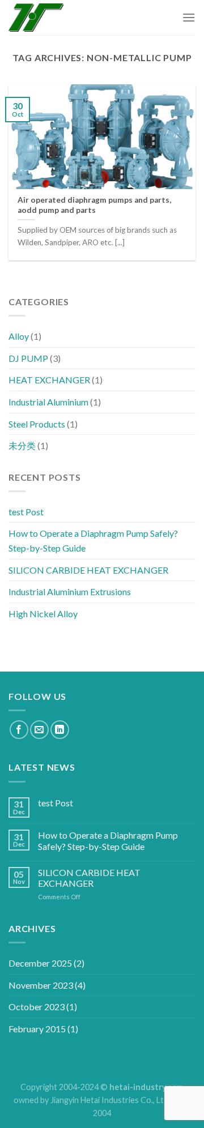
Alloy (18, 336)
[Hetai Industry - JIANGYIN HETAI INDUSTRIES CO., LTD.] (35, 17)
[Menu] (189, 17)
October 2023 (36, 1006)
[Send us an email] (39, 729)
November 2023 (40, 985)
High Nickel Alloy (43, 613)
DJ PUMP (28, 357)
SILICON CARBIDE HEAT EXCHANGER (88, 569)
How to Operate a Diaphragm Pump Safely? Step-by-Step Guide (93, 540)
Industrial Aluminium (48, 401)
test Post (26, 511)
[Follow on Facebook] (19, 729)
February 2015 (37, 1028)
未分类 (22, 445)
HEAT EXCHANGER (49, 379)
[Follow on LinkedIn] (59, 729)
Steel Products (36, 423)
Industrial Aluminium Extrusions (69, 591)
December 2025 (40, 963)
